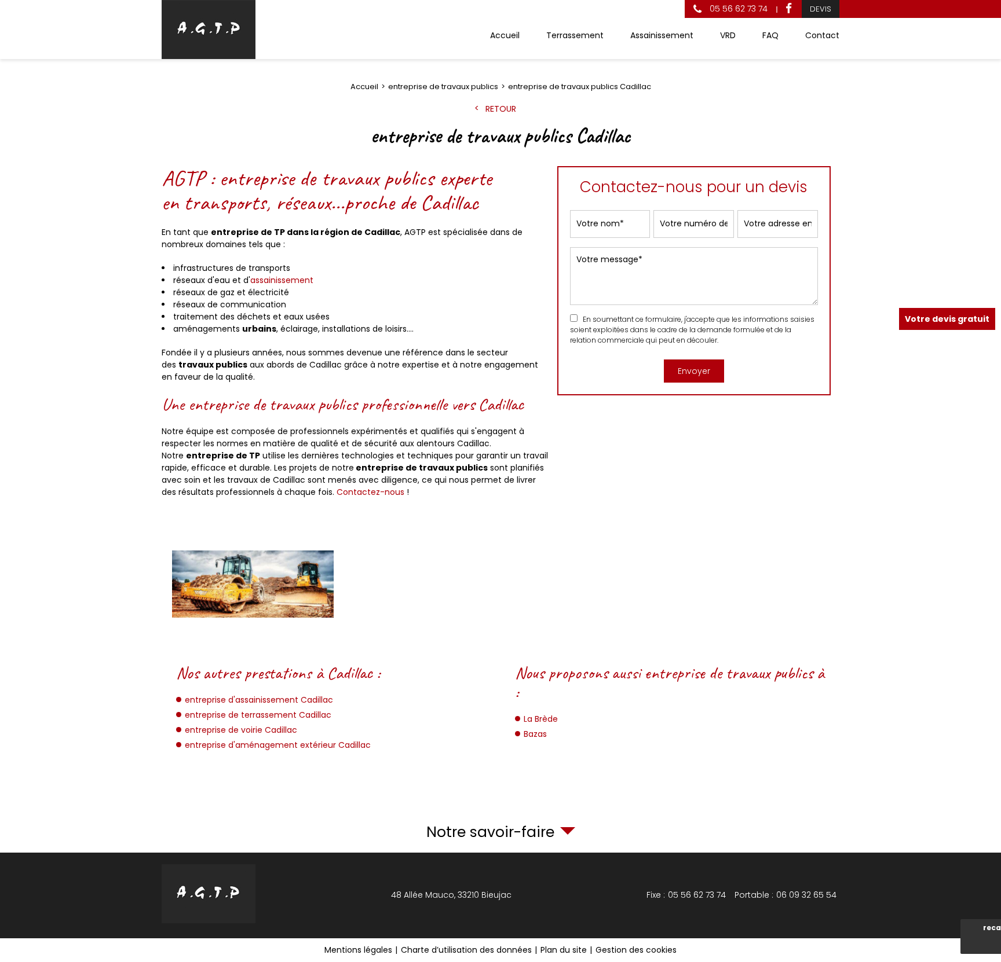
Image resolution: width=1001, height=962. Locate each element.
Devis (820, 8)
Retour (500, 109)
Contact (822, 35)
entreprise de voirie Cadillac (241, 730)
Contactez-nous (370, 492)
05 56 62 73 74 (737, 8)
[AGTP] (208, 29)
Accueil (505, 35)
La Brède (541, 719)
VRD (728, 35)
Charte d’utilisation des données (466, 950)
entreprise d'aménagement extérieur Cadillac (278, 745)
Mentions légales (358, 950)
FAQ (770, 35)
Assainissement (661, 35)
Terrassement (575, 35)
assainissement (281, 280)
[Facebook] (789, 9)
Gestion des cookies (636, 950)
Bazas (535, 734)
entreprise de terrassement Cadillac (258, 715)
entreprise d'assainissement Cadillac (259, 700)
